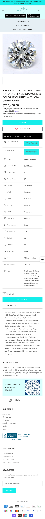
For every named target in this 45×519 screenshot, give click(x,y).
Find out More (22, 299)
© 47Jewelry (22, 501)
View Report (31, 143)
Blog (4, 429)
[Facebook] (4, 294)
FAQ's (5, 426)
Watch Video (31, 152)
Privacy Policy (8, 453)
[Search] (38, 10)
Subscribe (9, 490)
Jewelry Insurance (9, 423)
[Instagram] (10, 400)
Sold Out (22, 122)
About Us (6, 414)
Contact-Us (7, 417)
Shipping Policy (8, 459)
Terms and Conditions (11, 462)
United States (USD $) (21, 497)
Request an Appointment (15, 15)
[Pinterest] (10, 294)
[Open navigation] (3, 10)
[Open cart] (42, 10)
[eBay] (17, 400)
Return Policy (8, 456)
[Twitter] (7, 294)
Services (6, 420)
